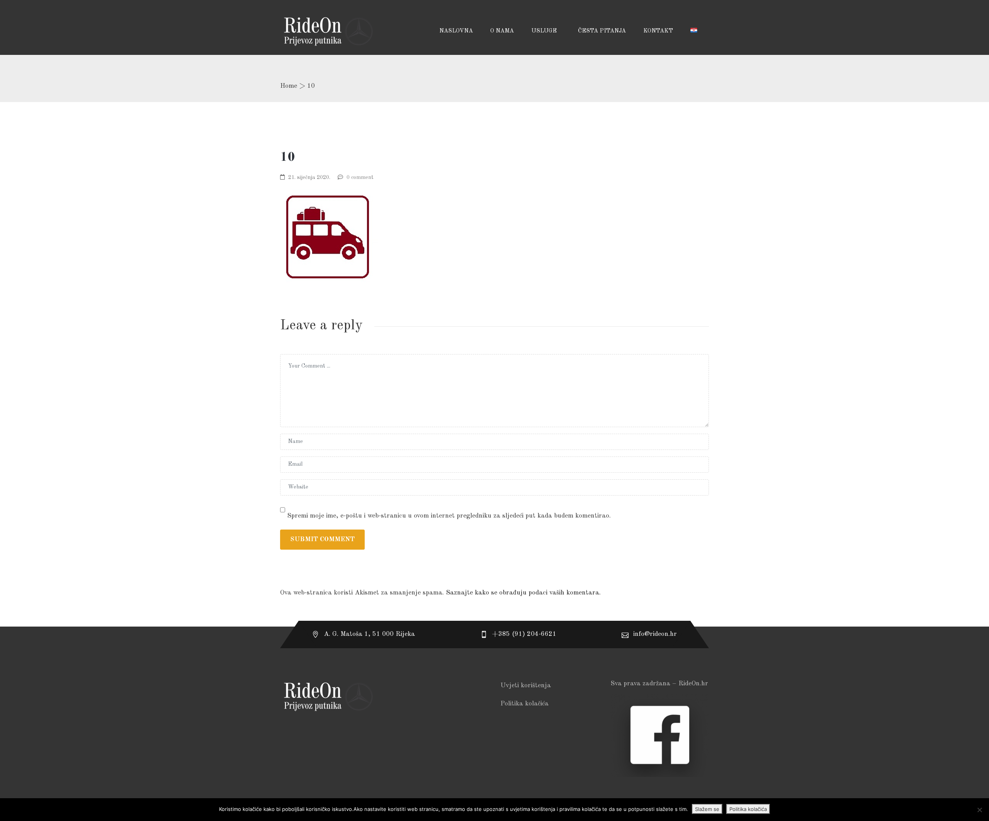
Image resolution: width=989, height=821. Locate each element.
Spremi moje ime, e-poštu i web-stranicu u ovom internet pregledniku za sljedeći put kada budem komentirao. (449, 516)
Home (288, 86)
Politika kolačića (524, 703)
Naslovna (456, 31)
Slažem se (707, 809)
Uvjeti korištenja (525, 685)
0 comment (360, 177)
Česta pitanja (602, 31)
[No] (979, 810)
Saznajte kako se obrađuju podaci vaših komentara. (523, 592)
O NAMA (502, 31)
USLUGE (544, 31)
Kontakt (658, 31)
